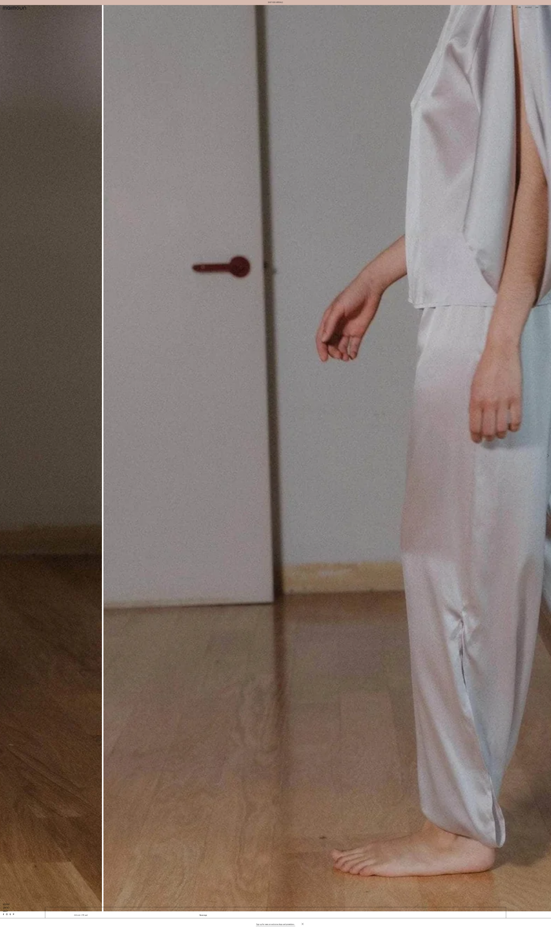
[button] (519, 8)
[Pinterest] (13, 914)
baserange (203, 915)
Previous (4, 455)
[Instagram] (7, 914)
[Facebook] (3, 914)
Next (546, 455)
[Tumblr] (10, 914)
